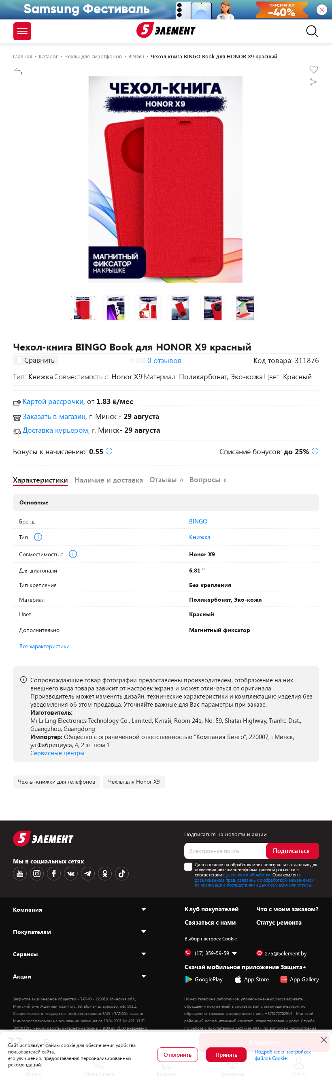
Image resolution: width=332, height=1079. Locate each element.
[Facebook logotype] (54, 873)
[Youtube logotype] (20, 873)
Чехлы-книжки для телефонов (56, 781)
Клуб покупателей (211, 908)
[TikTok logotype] (122, 873)
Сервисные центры (57, 753)
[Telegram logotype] (88, 873)
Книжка (200, 537)
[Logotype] (166, 30)
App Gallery (304, 979)
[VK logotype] (71, 873)
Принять (226, 1054)
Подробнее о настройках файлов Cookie (283, 1054)
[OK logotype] (105, 873)
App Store (256, 979)
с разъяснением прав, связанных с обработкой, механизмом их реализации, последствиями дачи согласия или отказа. (255, 880)
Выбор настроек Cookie (211, 938)
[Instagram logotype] (37, 873)
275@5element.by (285, 953)
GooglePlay (209, 979)
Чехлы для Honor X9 (134, 781)
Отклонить (178, 1054)
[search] (310, 31)
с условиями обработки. (247, 875)
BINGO (198, 521)
